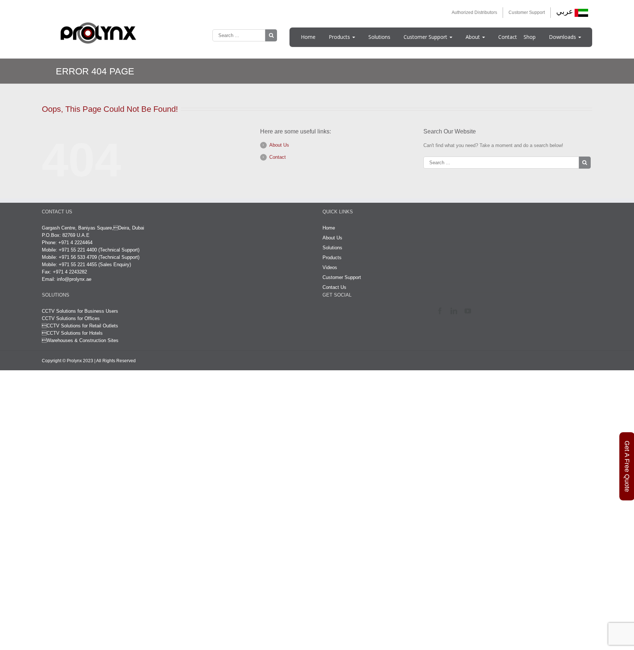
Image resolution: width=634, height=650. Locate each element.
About (473, 36)
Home (308, 36)
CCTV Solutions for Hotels (72, 333)
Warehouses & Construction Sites (83, 340)
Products (340, 36)
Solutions (379, 36)
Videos (330, 267)
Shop (530, 36)
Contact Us (334, 287)
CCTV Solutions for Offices (71, 318)
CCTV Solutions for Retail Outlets (82, 325)
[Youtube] (469, 311)
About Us (279, 145)
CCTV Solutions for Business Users (80, 311)
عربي (564, 11)
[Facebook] (442, 311)
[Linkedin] (455, 311)
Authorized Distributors (474, 12)
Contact (507, 36)
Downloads (563, 36)
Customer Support (527, 12)
